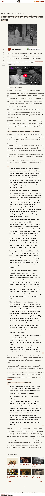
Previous (11, 481)
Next (41, 481)
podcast (42, 1)
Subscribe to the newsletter (6, 495)
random (37, 1)
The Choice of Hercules (25, 464)
